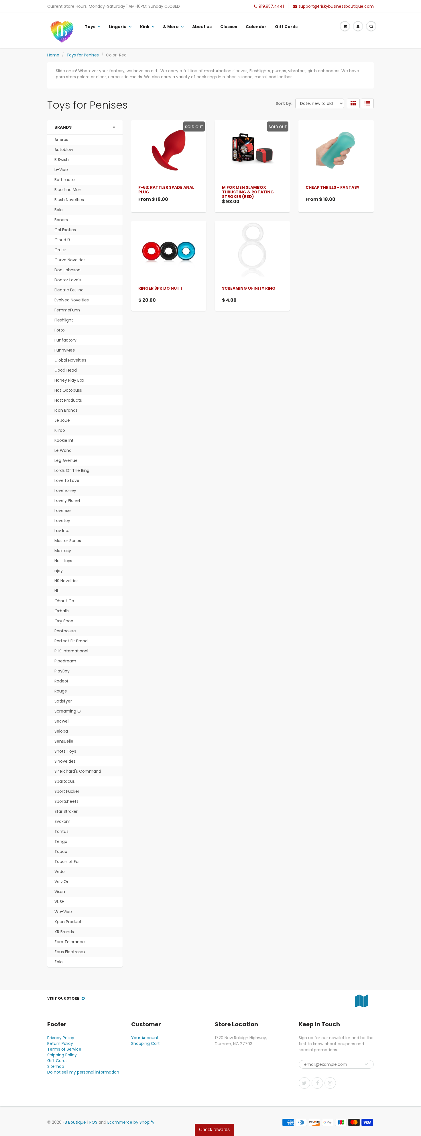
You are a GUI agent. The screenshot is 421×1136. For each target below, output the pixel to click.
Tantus (61, 831)
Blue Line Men (67, 190)
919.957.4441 (271, 6)
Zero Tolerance (69, 942)
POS (93, 1122)
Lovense (62, 510)
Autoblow (63, 149)
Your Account (145, 1038)
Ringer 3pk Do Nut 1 (160, 288)
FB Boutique (74, 1122)
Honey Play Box (69, 380)
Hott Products (68, 400)
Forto (59, 330)
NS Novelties (66, 581)
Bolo (58, 210)
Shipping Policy (62, 1055)
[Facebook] (317, 1083)
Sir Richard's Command (77, 771)
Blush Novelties (69, 200)
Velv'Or (61, 881)
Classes (228, 27)
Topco (60, 851)
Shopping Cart (145, 1043)
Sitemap (55, 1066)
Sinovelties (65, 761)
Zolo (58, 962)
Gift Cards (286, 27)
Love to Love (66, 480)
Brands (63, 127)
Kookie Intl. (64, 440)
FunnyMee (64, 350)
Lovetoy (62, 520)
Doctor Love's (67, 280)
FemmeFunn (67, 310)
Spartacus (64, 781)
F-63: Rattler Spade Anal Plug (166, 190)
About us (202, 27)
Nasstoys (63, 561)
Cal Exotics (65, 230)
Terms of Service (64, 1049)
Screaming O (67, 711)
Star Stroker (66, 811)
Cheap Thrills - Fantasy (332, 187)
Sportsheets (66, 801)
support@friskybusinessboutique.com (336, 6)
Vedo (59, 871)
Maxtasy (62, 551)
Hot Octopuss (68, 390)
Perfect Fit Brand (71, 641)
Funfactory (65, 340)
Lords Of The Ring (71, 470)
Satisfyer (63, 701)
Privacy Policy (60, 1038)
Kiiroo (59, 430)
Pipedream (65, 661)
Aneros (61, 139)
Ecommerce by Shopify (130, 1122)
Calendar (256, 27)
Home (53, 55)
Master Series (67, 541)
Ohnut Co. (64, 601)
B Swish (61, 159)
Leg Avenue (66, 460)
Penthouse (65, 631)
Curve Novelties (70, 260)
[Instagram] (330, 1083)
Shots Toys (65, 751)
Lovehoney (65, 490)
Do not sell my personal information (83, 1072)
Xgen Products (69, 922)
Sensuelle (63, 741)
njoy (58, 571)
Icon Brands (66, 410)
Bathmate (64, 180)
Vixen (59, 891)
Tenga (60, 841)
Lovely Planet (67, 500)
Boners (61, 220)
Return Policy (60, 1043)
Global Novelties (70, 360)
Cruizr (60, 250)
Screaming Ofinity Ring (249, 288)
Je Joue (62, 420)
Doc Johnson (67, 270)
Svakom (62, 821)
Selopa (61, 731)
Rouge (60, 691)
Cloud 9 (62, 240)
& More (171, 27)
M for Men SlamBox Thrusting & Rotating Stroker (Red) (248, 192)
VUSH (59, 902)
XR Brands (64, 932)
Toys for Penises (82, 55)
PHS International (71, 651)
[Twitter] (304, 1083)
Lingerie (118, 27)
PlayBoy (62, 671)
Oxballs (61, 611)
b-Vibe (61, 169)
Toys (90, 27)
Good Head (65, 370)
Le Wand (63, 450)
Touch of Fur (67, 861)
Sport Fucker (66, 791)
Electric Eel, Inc (69, 290)
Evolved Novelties (71, 300)
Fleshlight (63, 320)
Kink (144, 27)
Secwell (61, 721)
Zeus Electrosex (69, 952)
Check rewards (214, 1129)
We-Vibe (63, 912)
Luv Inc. (61, 530)
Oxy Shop (63, 621)
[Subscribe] (367, 1064)
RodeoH (62, 681)
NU (57, 591)
